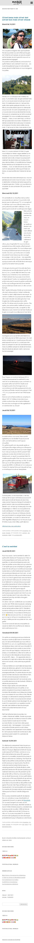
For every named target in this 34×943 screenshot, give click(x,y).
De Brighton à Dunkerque (9, 882)
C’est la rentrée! (9, 546)
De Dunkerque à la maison (10, 879)
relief (9, 535)
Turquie (8, 533)
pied (26, 824)
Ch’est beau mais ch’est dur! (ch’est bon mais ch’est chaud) (16, 18)
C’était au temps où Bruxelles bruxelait (13, 877)
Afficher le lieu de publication (11, 526)
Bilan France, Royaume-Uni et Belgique (13, 875)
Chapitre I (25, 530)
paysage (5, 535)
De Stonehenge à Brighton (10, 884)
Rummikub (27, 800)
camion (24, 533)
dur (29, 533)
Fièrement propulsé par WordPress (11, 939)
